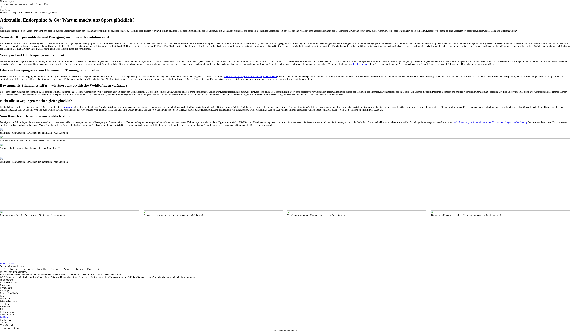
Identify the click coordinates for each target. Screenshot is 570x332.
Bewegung (68, 107)
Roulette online (360, 64)
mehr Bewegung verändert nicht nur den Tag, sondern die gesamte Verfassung (490, 122)
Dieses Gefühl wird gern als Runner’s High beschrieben (250, 76)
